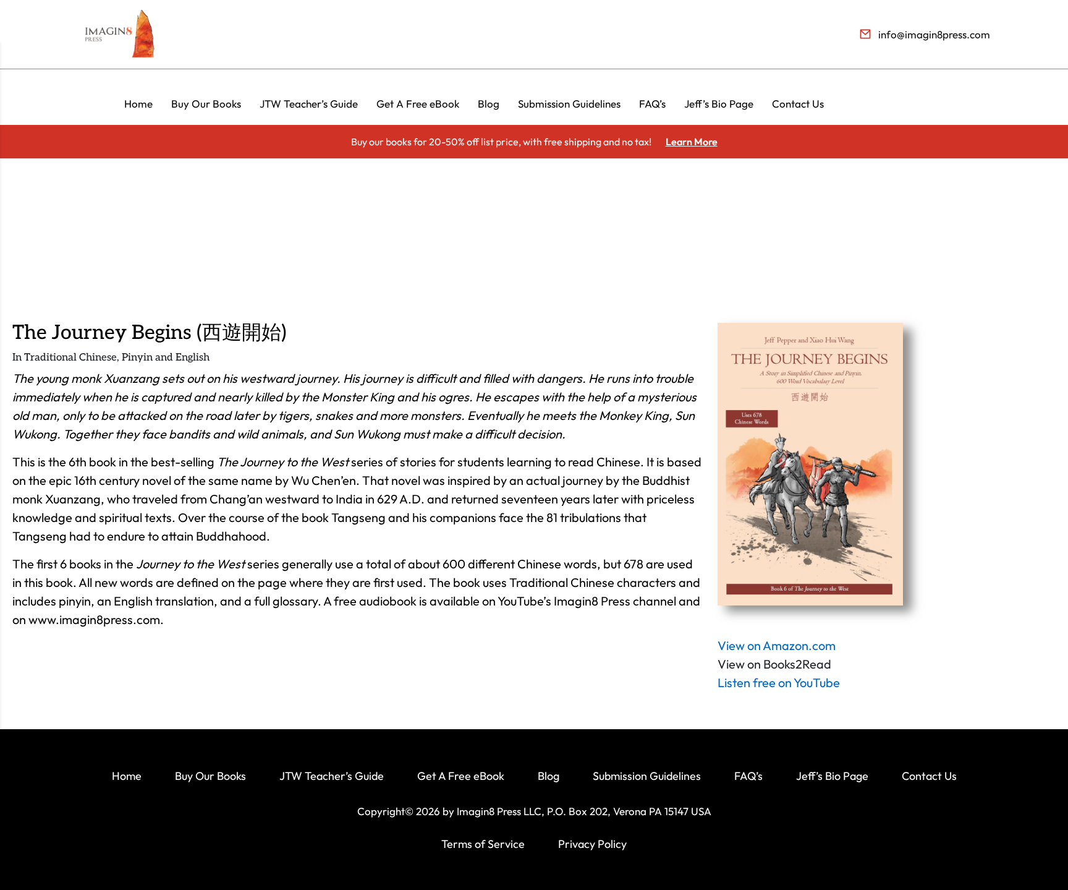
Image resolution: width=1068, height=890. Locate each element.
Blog (488, 103)
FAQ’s (652, 103)
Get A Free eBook (417, 103)
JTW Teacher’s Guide (309, 103)
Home (138, 103)
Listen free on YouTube (779, 682)
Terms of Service (483, 844)
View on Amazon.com (777, 645)
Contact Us (798, 103)
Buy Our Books (206, 103)
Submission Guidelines (569, 103)
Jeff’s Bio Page (718, 103)
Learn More (692, 141)
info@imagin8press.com (934, 34)
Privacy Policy (592, 844)
